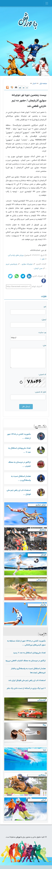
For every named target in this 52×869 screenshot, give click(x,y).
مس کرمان (38, 268)
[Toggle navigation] (47, 3)
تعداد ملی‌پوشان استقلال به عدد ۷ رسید (29, 652)
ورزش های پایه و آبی (15, 255)
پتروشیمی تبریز (11, 264)
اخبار (34, 83)
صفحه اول (43, 83)
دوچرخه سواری (27, 264)
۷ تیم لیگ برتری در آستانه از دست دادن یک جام (26, 688)
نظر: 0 (42, 259)
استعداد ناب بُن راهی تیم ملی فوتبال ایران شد (27, 680)
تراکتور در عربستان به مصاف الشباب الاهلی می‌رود (25, 660)
